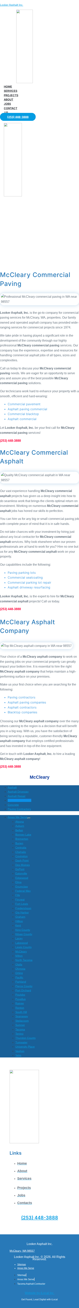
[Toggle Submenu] (28, 818)
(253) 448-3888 (39, 1217)
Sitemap (21, 1264)
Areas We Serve (25, 1268)
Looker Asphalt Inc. (11, 4)
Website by (39, 1293)
